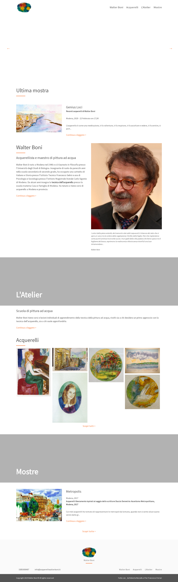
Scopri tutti (88, 425)
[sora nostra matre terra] (106, 365)
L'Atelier (146, 7)
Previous (8, 47)
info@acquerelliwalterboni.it (47, 569)
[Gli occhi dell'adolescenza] (69, 398)
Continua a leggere (75, 134)
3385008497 (23, 569)
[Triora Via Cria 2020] (69, 359)
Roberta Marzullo (136, 578)
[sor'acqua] (142, 392)
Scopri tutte (88, 531)
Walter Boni (116, 7)
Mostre (158, 7)
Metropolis (73, 491)
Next (170, 47)
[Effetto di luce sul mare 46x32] (142, 360)
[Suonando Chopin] (33, 372)
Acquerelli (132, 7)
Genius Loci (74, 107)
